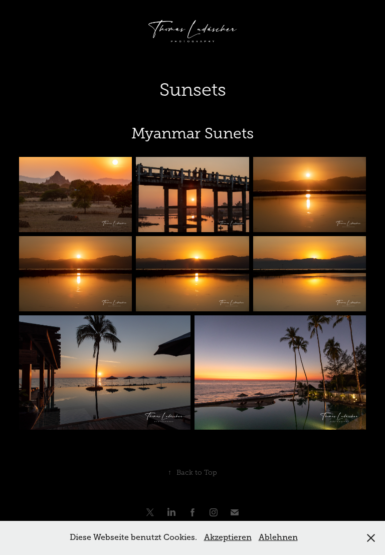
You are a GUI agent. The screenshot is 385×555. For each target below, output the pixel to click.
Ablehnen (278, 537)
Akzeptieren (228, 537)
